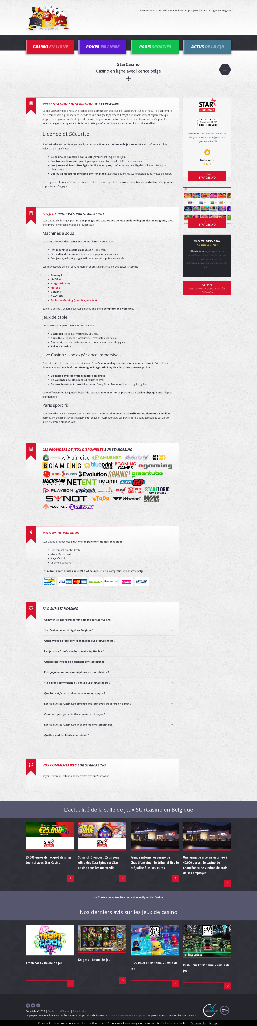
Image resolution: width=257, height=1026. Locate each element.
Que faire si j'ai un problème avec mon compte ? (74, 693)
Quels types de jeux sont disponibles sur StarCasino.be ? (79, 640)
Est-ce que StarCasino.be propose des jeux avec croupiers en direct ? (87, 703)
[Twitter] (33, 1006)
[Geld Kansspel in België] (38, 1006)
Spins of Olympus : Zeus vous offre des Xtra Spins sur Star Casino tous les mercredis (98, 862)
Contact (52, 1011)
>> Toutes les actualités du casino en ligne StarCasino (128, 897)
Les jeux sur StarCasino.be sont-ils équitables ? (74, 651)
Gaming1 (56, 275)
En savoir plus (198, 1023)
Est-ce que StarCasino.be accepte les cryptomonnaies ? (79, 724)
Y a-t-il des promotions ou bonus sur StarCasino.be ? (77, 682)
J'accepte (214, 1023)
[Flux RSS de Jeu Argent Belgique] (28, 1006)
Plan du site (79, 1011)
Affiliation (64, 1011)
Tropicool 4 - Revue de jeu (44, 963)
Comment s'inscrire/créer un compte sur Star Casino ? (78, 619)
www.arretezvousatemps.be (129, 1015)
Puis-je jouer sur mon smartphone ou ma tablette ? (76, 672)
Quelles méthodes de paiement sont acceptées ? (75, 661)
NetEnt (55, 287)
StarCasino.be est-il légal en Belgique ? (69, 630)
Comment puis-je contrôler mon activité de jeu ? (74, 714)
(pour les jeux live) (74, 300)
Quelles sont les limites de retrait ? (66, 735)
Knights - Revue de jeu (94, 959)
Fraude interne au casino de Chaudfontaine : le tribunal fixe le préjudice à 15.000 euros (155, 862)
